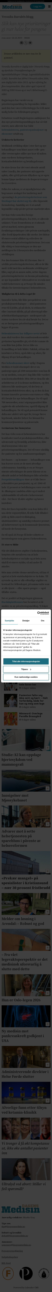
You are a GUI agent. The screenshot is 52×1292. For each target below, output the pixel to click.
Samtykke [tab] (9, 620)
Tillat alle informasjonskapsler (26, 661)
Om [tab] (42, 620)
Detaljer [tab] (26, 620)
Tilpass (24, 669)
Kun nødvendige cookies (26, 677)
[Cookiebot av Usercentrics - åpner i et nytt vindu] (37, 613)
